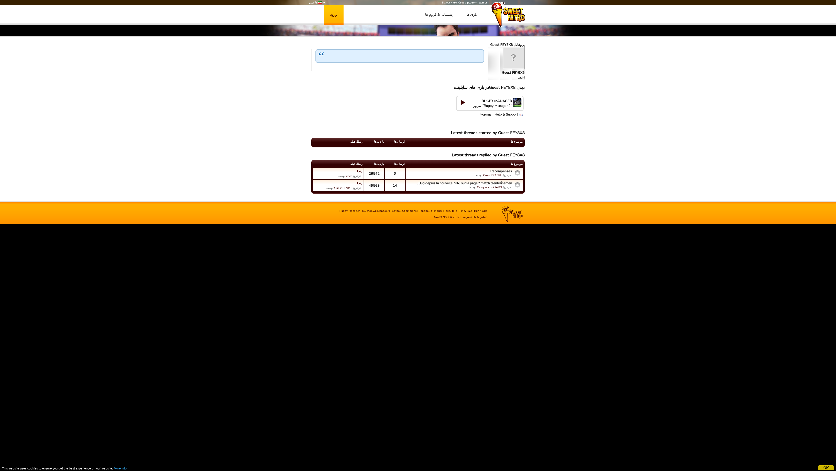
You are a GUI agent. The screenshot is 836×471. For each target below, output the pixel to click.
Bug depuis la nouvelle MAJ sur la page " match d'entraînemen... (464, 183)
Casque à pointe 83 (489, 187)
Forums (486, 114)
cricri (349, 176)
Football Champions (404, 211)
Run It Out (480, 211)
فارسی (313, 3)
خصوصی (467, 217)
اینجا (359, 171)
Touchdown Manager (375, 211)
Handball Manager (430, 211)
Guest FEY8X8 (513, 72)
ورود (333, 14)
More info (120, 468)
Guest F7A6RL (492, 175)
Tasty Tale (450, 211)
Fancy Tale (465, 211)
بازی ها (472, 14)
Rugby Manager (349, 211)
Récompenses (501, 171)
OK (826, 467)
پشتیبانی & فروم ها (439, 14)
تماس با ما (480, 217)
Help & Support (506, 114)
